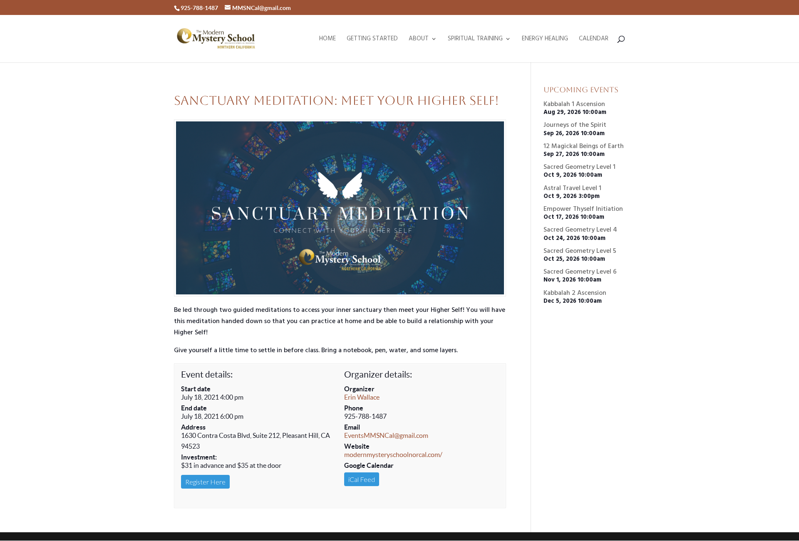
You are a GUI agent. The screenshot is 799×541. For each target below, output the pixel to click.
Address (193, 427)
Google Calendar (369, 465)
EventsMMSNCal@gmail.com (386, 435)
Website (357, 446)
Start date (196, 389)
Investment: (199, 457)
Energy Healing (545, 40)
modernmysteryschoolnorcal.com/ (393, 454)
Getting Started (372, 40)
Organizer (359, 389)
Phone (353, 408)
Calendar (593, 40)
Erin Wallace (362, 397)
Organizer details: (378, 374)
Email (352, 427)
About (419, 40)
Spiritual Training (475, 40)
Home (327, 40)
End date (194, 408)
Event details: (207, 374)
